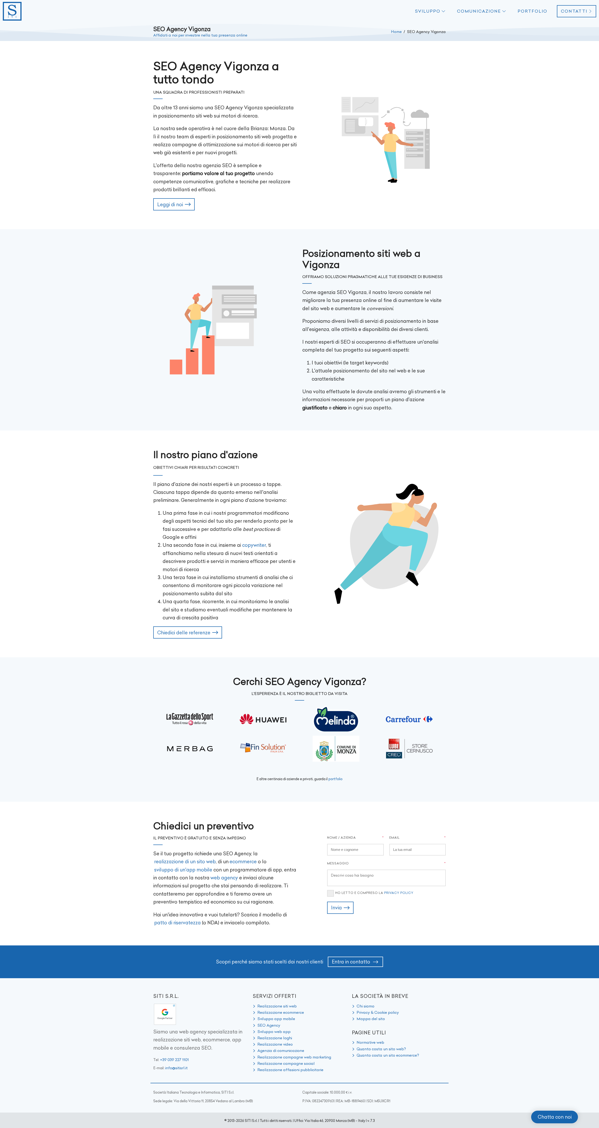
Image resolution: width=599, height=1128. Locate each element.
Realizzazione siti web (277, 1006)
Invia (336, 908)
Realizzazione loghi (274, 1038)
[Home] (12, 11)
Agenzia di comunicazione (280, 1050)
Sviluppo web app (274, 1031)
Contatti (574, 11)
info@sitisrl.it (176, 1068)
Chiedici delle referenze (183, 633)
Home (396, 31)
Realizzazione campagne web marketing (294, 1057)
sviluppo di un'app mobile (183, 870)
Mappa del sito (371, 1018)
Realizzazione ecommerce (280, 1012)
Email (394, 837)
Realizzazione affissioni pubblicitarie (290, 1069)
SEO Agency (268, 1025)
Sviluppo (427, 11)
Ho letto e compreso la (374, 893)
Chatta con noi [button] (555, 1117)
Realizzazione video (275, 1044)
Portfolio (532, 11)
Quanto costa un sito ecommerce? (388, 1055)
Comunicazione (479, 11)
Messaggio (338, 863)
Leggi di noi (170, 204)
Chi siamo (365, 1006)
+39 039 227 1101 (174, 1059)
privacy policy (398, 893)
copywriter (254, 545)
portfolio (336, 779)
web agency (224, 878)
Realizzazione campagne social (286, 1063)
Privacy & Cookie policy (378, 1012)
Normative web (370, 1042)
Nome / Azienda (341, 837)
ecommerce (243, 861)
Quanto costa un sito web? (381, 1049)
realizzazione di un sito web (185, 861)
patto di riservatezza (177, 923)
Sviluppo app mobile (276, 1018)
